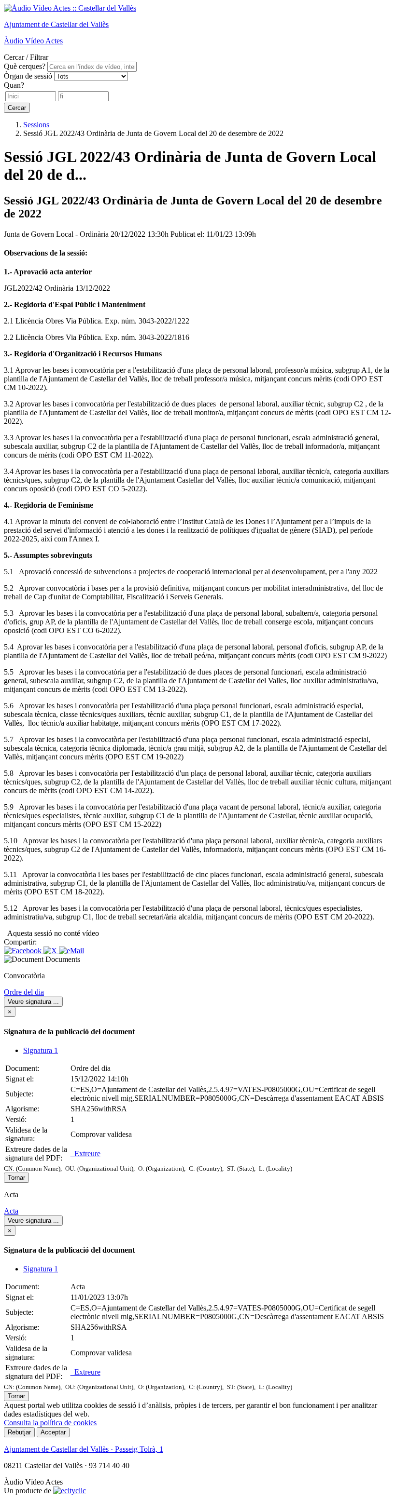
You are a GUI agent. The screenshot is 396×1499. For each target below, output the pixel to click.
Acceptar (53, 1432)
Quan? (14, 85)
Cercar (17, 107)
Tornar (16, 1177)
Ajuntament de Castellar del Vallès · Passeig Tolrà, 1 (83, 1449)
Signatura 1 (40, 1050)
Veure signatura (33, 1001)
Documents (62, 959)
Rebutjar (19, 1432)
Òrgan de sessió (28, 76)
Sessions (36, 125)
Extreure (85, 1153)
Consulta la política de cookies (50, 1422)
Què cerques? (24, 66)
